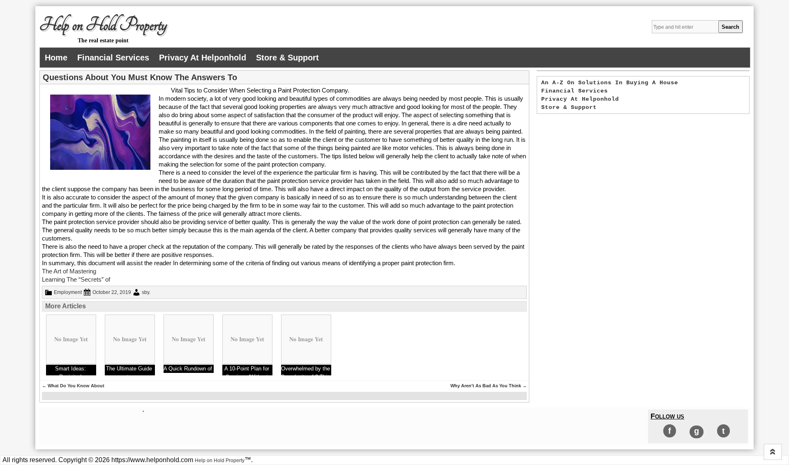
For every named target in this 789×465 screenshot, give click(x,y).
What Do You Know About (73, 385)
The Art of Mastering (69, 271)
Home (56, 57)
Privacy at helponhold (202, 57)
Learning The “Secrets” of (76, 279)
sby (145, 292)
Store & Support (287, 57)
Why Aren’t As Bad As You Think (488, 385)
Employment (68, 292)
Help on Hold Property (103, 25)
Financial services (113, 57)
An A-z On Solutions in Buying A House (609, 82)
